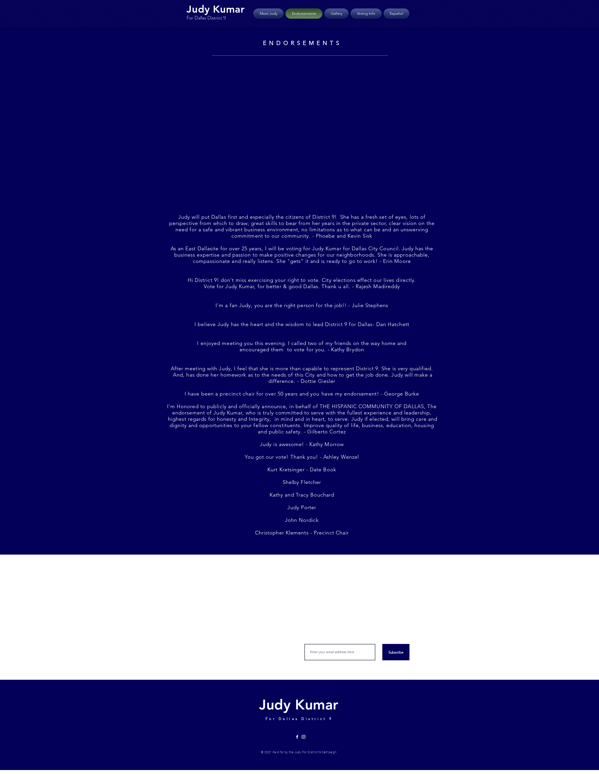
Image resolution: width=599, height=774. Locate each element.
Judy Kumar (215, 9)
